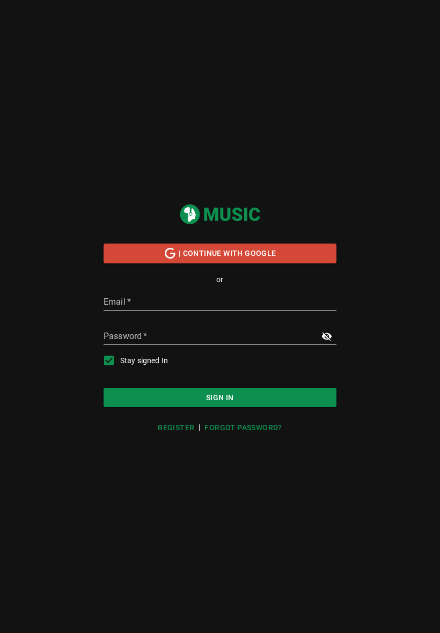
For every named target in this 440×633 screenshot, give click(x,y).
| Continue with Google (227, 253)
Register (176, 427)
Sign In (220, 397)
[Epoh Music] (220, 214)
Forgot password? (243, 427)
